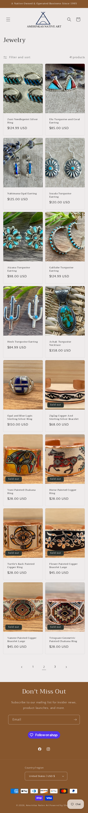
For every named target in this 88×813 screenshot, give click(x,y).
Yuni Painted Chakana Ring (21, 491)
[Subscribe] (75, 719)
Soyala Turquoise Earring (60, 195)
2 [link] (44, 667)
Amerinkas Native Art (37, 805)
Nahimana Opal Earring (22, 193)
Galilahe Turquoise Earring (61, 269)
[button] (8, 19)
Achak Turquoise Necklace (60, 343)
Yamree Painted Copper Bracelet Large (22, 640)
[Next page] (66, 667)
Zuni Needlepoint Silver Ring (22, 121)
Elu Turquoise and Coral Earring (64, 121)
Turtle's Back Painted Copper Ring (21, 565)
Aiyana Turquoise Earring (18, 269)
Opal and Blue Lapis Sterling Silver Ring (19, 417)
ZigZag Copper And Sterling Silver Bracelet (64, 417)
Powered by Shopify (61, 805)
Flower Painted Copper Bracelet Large (63, 565)
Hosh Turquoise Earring (22, 342)
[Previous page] (21, 667)
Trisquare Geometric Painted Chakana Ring (63, 640)
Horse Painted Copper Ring (63, 491)
